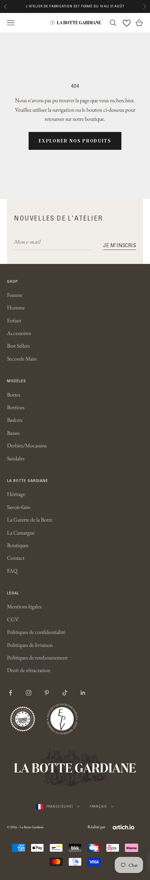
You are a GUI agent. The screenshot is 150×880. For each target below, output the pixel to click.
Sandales (15, 458)
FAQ (12, 570)
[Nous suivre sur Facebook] (10, 692)
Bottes (13, 394)
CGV (13, 619)
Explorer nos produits (75, 141)
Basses (13, 432)
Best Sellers (18, 345)
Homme (16, 307)
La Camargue (21, 532)
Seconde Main (22, 358)
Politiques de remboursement (37, 657)
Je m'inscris (119, 245)
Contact (15, 557)
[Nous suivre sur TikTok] (64, 692)
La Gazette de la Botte (29, 519)
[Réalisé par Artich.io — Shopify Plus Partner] (123, 827)
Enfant (14, 320)
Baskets (14, 420)
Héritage (16, 494)
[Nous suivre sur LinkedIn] (83, 692)
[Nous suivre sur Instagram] (28, 692)
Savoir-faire (18, 507)
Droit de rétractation (28, 670)
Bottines (15, 407)
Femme (14, 295)
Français (98, 806)
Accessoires (19, 333)
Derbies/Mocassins (27, 445)
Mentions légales (24, 606)
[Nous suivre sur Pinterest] (46, 692)
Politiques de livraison (30, 645)
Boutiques (17, 545)
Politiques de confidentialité (36, 632)
